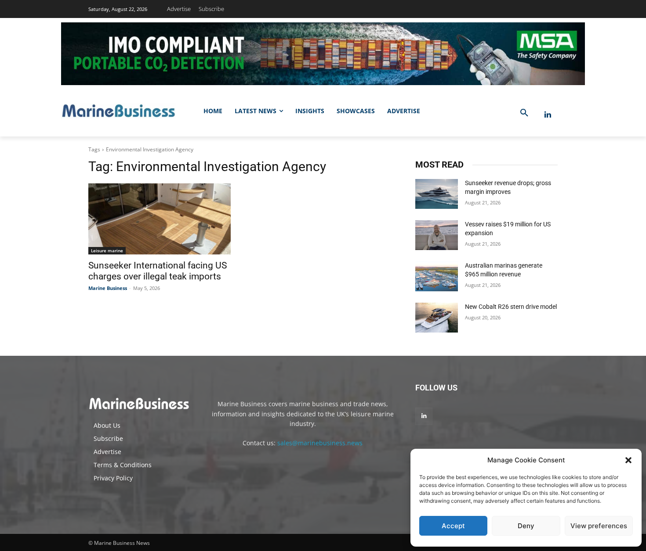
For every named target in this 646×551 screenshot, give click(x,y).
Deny (526, 526)
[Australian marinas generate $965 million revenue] (436, 276)
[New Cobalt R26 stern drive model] (436, 318)
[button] (628, 460)
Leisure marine (107, 250)
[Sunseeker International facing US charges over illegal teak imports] (159, 218)
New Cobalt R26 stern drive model (511, 306)
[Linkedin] (548, 115)
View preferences (598, 526)
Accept (453, 526)
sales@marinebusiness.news (320, 443)
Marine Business (107, 288)
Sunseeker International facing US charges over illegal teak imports (157, 271)
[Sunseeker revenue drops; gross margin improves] (436, 194)
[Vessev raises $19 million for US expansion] (436, 235)
